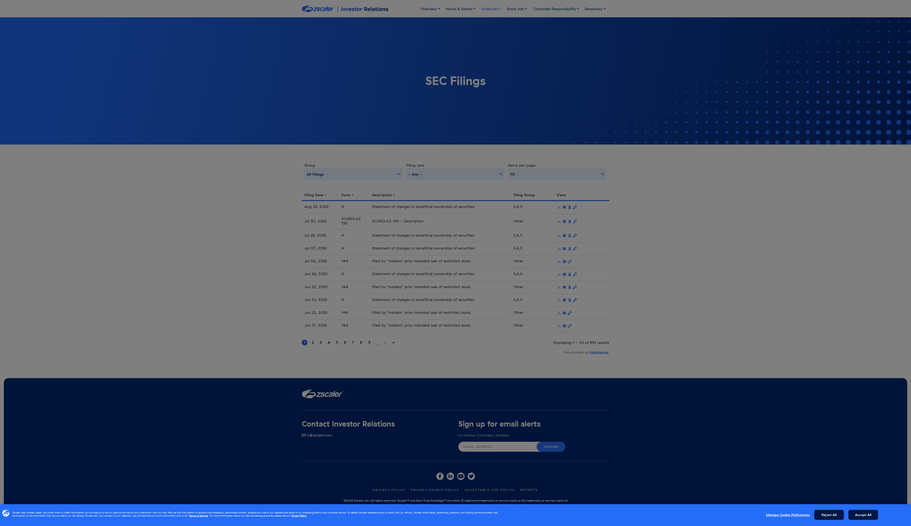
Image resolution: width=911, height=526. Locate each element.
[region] (455, 515)
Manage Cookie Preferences (788, 515)
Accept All (863, 515)
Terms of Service (198, 515)
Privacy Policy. (299, 515)
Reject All (829, 515)
